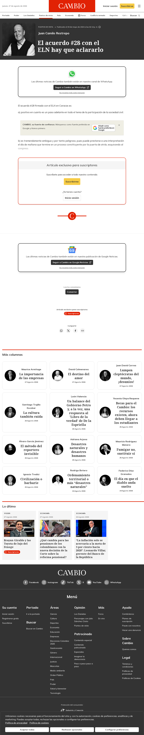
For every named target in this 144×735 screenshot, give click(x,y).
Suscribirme (72, 181)
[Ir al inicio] (72, 6)
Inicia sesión (72, 197)
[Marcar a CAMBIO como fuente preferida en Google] (103, 128)
